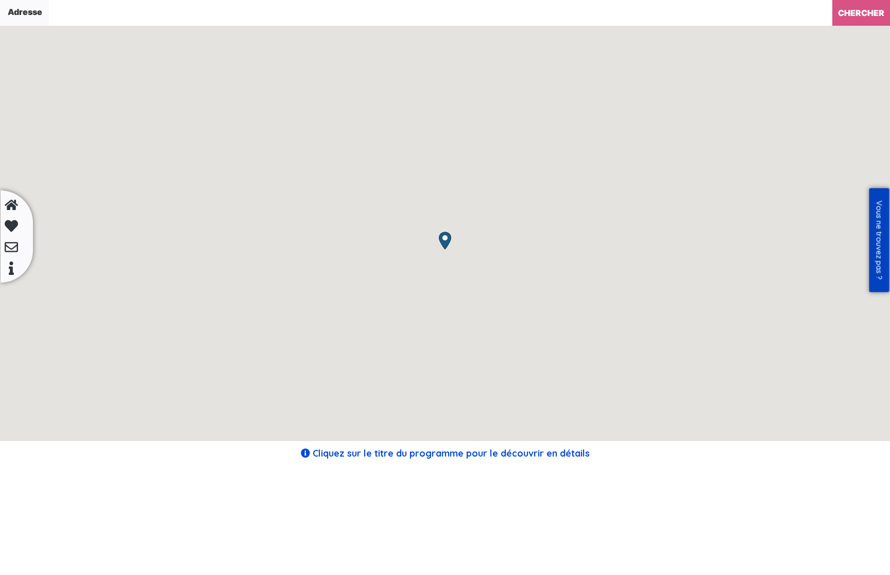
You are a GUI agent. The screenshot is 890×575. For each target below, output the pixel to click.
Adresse (25, 12)
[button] (445, 241)
